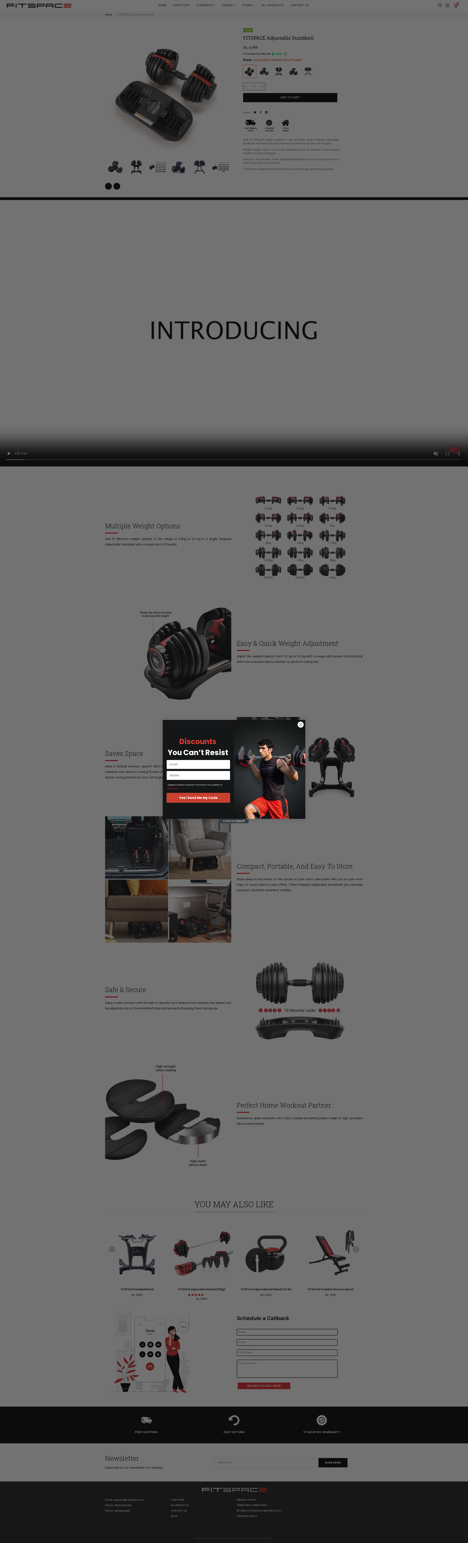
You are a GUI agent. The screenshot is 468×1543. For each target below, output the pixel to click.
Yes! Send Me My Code (198, 797)
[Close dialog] (300, 724)
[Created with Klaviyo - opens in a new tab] (234, 821)
